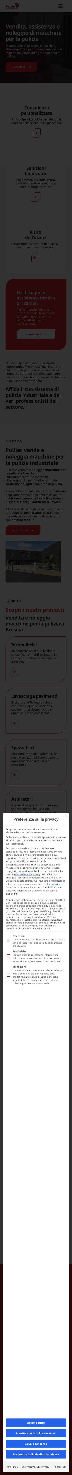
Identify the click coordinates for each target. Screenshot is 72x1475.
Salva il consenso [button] (36, 1444)
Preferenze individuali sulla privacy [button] (36, 1454)
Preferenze (12, 1466)
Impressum (60, 1466)
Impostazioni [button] (54, 884)
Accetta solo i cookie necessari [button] (36, 1433)
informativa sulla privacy (27, 874)
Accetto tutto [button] (36, 1422)
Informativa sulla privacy (35, 1466)
